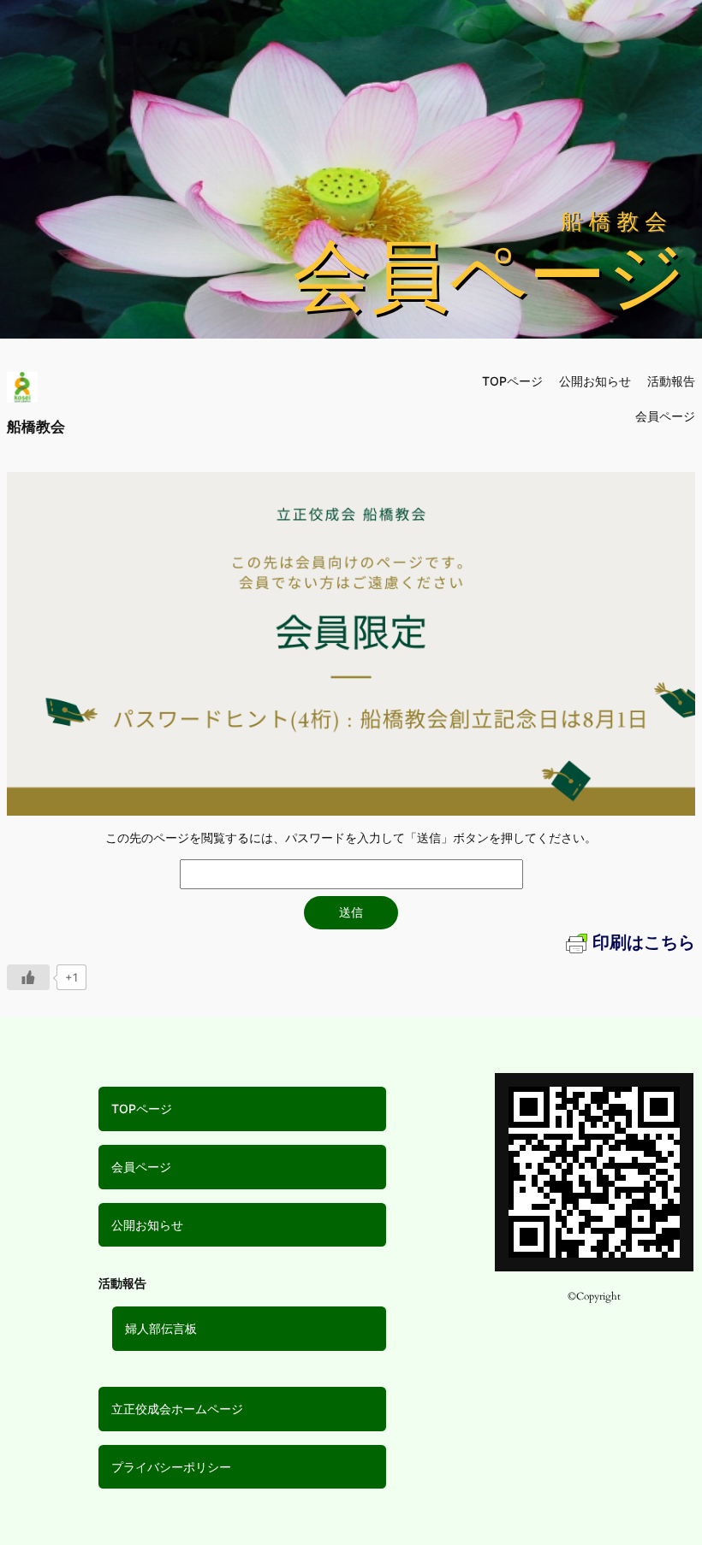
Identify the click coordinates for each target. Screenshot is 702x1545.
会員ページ (141, 1166)
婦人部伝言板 (161, 1328)
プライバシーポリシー (171, 1466)
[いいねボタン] (28, 977)
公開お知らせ (147, 1225)
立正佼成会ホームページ (177, 1408)
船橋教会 (36, 426)
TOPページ (141, 1108)
